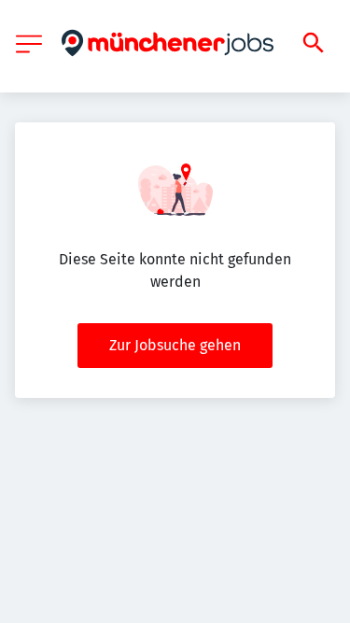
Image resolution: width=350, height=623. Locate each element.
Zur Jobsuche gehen (175, 345)
